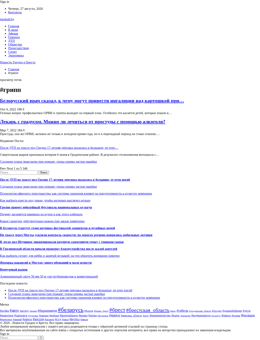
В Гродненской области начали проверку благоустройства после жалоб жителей (58, 249)
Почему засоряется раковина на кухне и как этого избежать (41, 214)
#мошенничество (160, 315)
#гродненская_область (200, 311)
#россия (38, 319)
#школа (84, 319)
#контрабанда (69, 315)
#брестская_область (147, 310)
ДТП (11, 40)
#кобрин (54, 315)
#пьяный (17, 319)
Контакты (15, 12)
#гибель (182, 311)
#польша (248, 315)
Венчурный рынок (14, 269)
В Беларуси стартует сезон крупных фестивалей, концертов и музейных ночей (57, 228)
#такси (65, 319)
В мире (13, 30)
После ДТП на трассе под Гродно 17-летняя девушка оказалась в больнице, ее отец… (59, 147)
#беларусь (70, 309)
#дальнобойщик (232, 310)
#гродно (217, 310)
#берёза (88, 310)
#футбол (74, 319)
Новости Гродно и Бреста (17, 62)
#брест (117, 310)
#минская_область (131, 315)
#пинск (226, 315)
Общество (15, 44)
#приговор (6, 319)
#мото (146, 315)
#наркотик (186, 315)
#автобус (24, 311)
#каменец (44, 315)
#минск (114, 315)
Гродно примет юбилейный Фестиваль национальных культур (46, 207)
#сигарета (49, 319)
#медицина (103, 315)
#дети (246, 310)
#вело (173, 311)
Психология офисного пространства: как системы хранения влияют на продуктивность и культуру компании (76, 193)
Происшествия (18, 48)
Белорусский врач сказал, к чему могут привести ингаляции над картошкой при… (92, 100)
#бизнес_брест (101, 311)
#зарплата (20, 315)
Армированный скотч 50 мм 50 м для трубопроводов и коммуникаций (49, 276)
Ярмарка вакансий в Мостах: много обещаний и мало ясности (46, 262)
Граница (14, 37)
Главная (13, 26)
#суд (58, 319)
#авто (14, 310)
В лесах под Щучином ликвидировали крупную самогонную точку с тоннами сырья (62, 242)
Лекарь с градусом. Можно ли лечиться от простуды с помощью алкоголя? (82, 121)
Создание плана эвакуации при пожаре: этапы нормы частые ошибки (48, 161)
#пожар (236, 315)
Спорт (12, 51)
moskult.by (7, 19)
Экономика (16, 55)
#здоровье (33, 315)
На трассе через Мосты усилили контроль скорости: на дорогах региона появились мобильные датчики (76, 235)
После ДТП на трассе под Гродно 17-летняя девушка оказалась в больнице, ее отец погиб (65, 179)
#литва (92, 315)
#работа (27, 319)
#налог (175, 315)
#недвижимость (201, 315)
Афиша (13, 33)
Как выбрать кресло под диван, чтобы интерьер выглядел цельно (45, 200)
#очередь (216, 315)
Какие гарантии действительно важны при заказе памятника (42, 221)
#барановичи (47, 311)
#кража (83, 315)
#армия (33, 311)
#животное (6, 315)
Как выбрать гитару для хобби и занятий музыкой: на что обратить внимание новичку (60, 255)
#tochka (4, 310)
